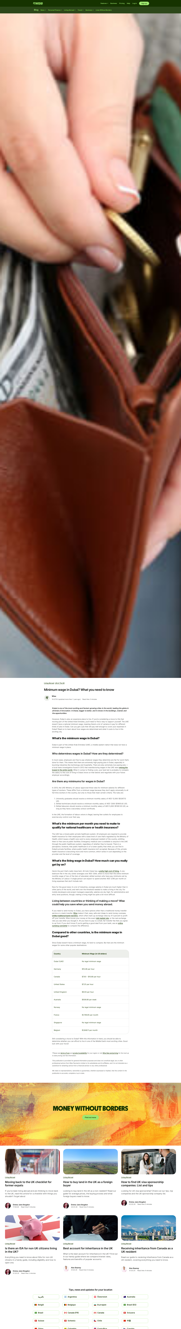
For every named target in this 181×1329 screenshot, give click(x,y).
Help (128, 3)
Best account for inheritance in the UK (88, 1248)
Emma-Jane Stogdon (21, 1205)
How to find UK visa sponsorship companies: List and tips (142, 1183)
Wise (75, 913)
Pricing (122, 3)
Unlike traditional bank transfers (65, 916)
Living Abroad (49, 683)
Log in (134, 3)
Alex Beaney (76, 1268)
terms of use (65, 1053)
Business (113, 3)
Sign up (144, 3)
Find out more (90, 1117)
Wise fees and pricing (110, 1053)
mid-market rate (102, 918)
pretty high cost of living (109, 871)
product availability (80, 1053)
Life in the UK (60, 683)
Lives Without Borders (104, 10)
